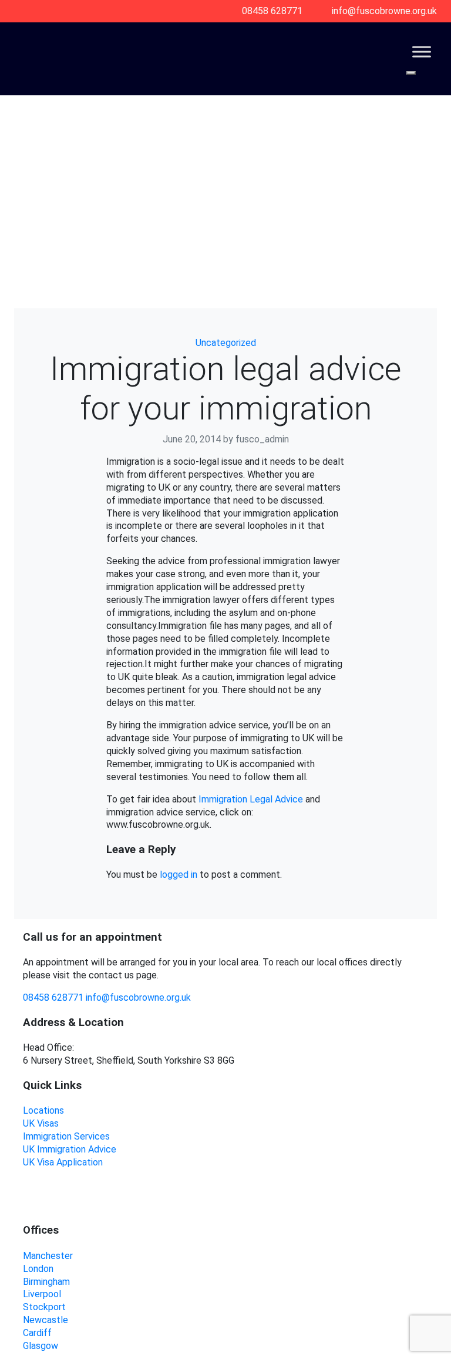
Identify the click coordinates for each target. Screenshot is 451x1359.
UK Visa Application (63, 1162)
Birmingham (46, 1281)
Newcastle (45, 1319)
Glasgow (40, 1345)
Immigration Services (66, 1136)
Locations (43, 1110)
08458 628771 (53, 997)
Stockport (44, 1307)
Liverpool (42, 1294)
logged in (178, 874)
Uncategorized (226, 342)
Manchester (48, 1255)
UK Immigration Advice (69, 1149)
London (38, 1268)
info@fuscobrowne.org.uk (138, 997)
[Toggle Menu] (421, 51)
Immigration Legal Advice (250, 799)
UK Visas (41, 1123)
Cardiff (37, 1332)
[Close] (411, 73)
